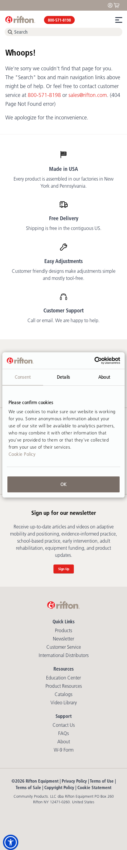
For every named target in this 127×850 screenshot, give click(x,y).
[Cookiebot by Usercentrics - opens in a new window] (94, 360)
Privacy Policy (74, 781)
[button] (10, 842)
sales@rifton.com (88, 95)
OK (63, 484)
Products (63, 630)
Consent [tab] (23, 377)
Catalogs (63, 694)
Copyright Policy (59, 787)
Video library (64, 702)
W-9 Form (64, 750)
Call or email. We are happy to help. (63, 320)
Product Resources (63, 686)
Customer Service (63, 647)
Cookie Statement (94, 787)
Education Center (63, 678)
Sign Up (63, 569)
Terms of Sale (28, 787)
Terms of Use (102, 781)
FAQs (63, 733)
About (63, 741)
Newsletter (63, 639)
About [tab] (104, 377)
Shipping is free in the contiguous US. (63, 228)
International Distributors (64, 655)
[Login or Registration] (111, 4)
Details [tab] (63, 377)
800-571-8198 (59, 20)
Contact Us (64, 725)
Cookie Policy (22, 454)
